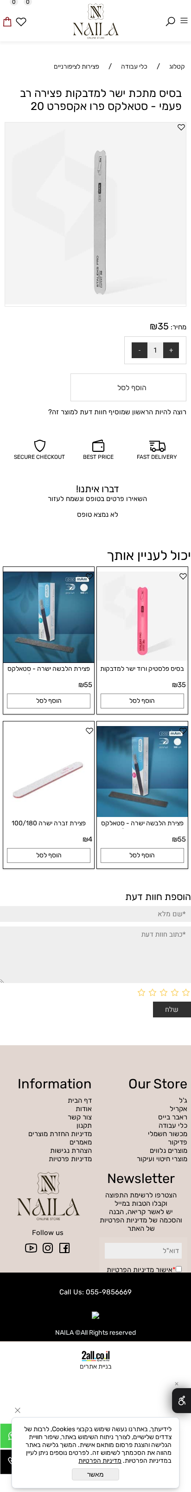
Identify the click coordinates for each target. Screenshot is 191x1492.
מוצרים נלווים (168, 1150)
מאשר (95, 1474)
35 (163, 326)
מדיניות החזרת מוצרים (60, 1134)
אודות (84, 1109)
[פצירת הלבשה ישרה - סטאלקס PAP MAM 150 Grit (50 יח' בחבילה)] (142, 814)
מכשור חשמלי (167, 1134)
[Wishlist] (20, 15)
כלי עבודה (173, 1125)
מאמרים (81, 1142)
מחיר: (177, 327)
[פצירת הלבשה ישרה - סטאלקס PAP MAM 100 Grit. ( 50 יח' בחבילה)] (48, 660)
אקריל (177, 1109)
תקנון (84, 1125)
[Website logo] (95, 19)
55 (88, 685)
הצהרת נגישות (71, 1150)
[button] (142, 701)
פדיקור (177, 1142)
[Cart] (7, 15)
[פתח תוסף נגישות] (181, 1400)
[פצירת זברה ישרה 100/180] (48, 814)
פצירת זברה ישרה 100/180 (49, 823)
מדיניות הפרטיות (130, 1270)
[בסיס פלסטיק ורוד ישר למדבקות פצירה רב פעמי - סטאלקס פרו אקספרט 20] (142, 658)
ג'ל (182, 1100)
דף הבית (80, 1100)
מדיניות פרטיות (70, 1159)
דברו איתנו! (97, 489)
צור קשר (80, 1117)
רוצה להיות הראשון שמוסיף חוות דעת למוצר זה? (117, 412)
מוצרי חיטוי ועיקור (162, 1159)
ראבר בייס (172, 1117)
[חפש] (170, 15)
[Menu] (184, 15)
